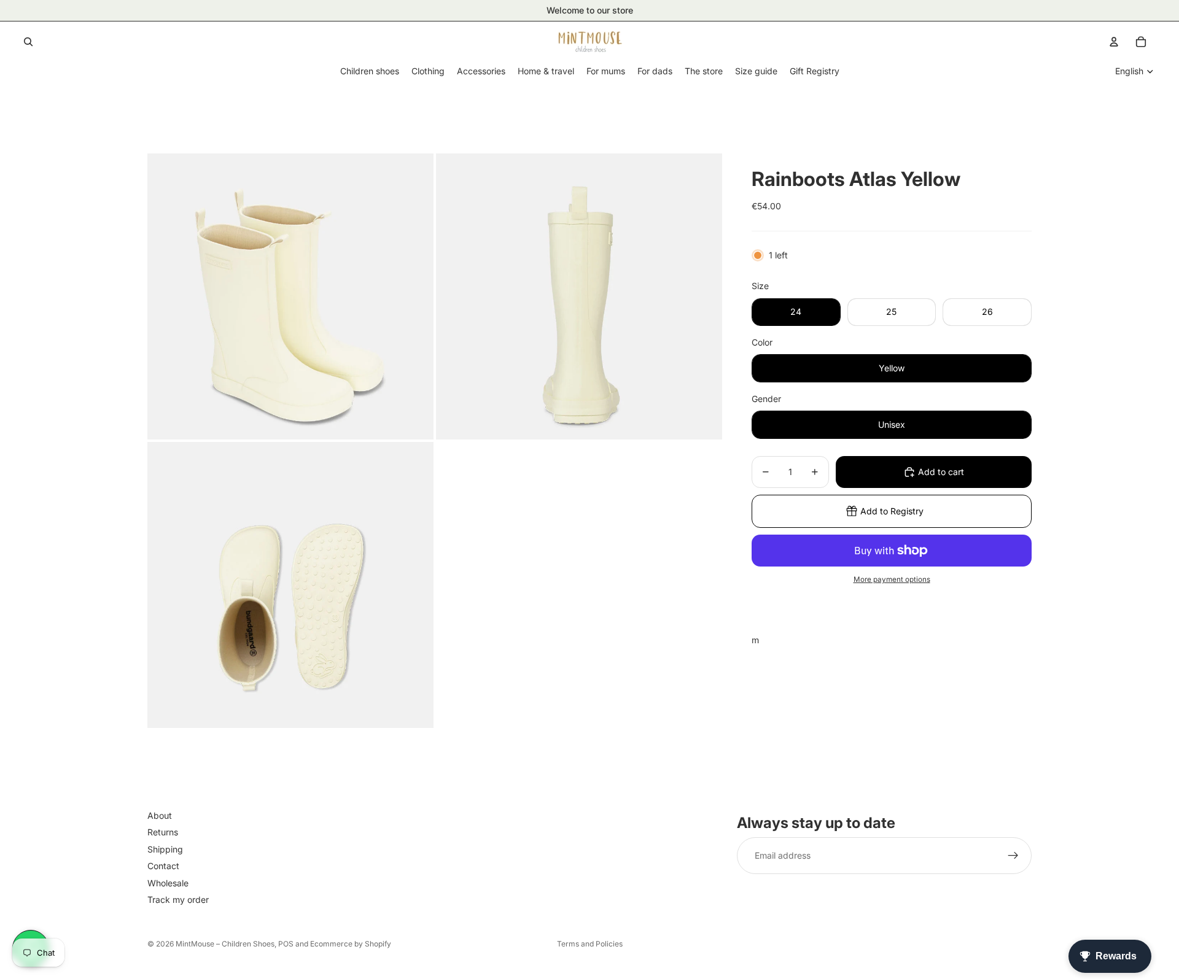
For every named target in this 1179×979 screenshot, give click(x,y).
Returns (162, 832)
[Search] (28, 41)
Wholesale (168, 883)
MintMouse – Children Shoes (225, 943)
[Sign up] (1013, 856)
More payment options (892, 579)
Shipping (165, 849)
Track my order (178, 899)
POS (286, 943)
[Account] (1113, 41)
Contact (163, 866)
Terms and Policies (590, 943)
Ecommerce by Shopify (350, 943)
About (159, 815)
